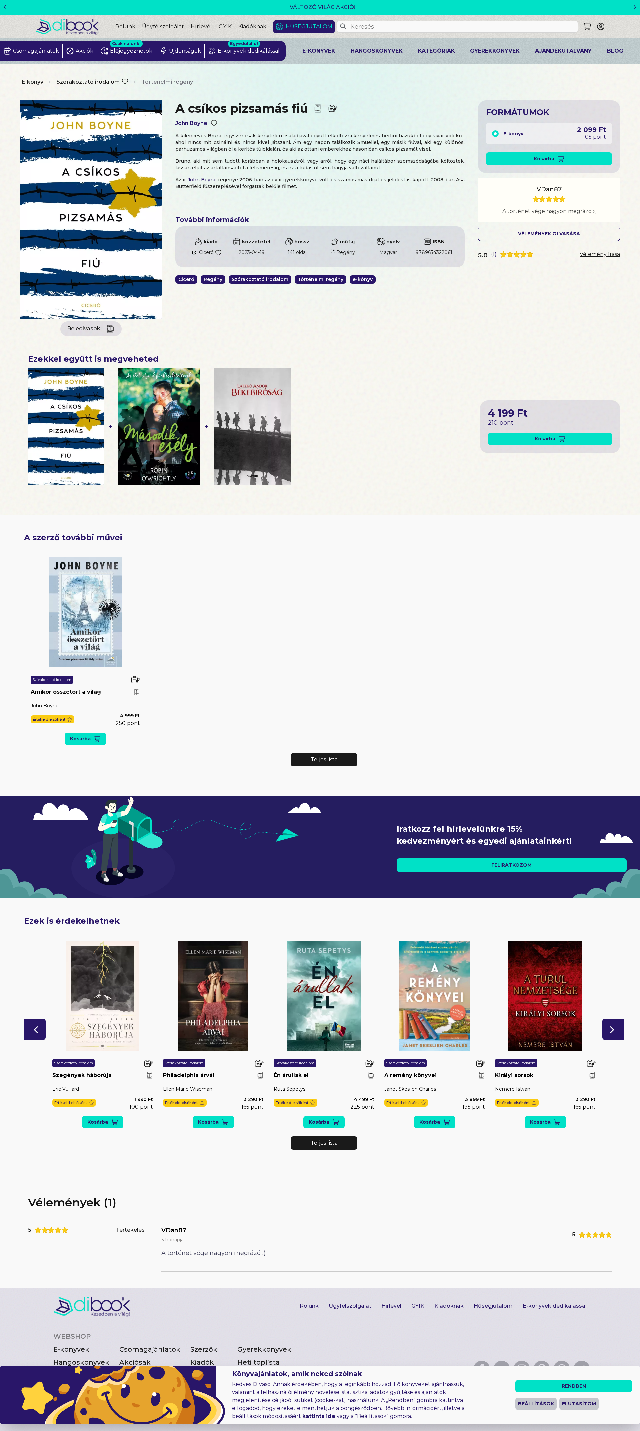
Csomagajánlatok (149, 1349)
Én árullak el (291, 1075)
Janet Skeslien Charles (410, 1089)
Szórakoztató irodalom (88, 82)
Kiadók (202, 1362)
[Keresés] (343, 26)
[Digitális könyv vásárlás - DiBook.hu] (75, 26)
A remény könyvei (410, 1075)
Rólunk (125, 26)
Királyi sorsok (514, 1075)
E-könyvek (318, 51)
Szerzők (203, 1349)
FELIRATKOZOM (511, 865)
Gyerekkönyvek (495, 51)
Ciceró (206, 252)
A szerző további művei (73, 537)
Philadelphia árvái (188, 1075)
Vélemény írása (600, 254)
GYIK (225, 26)
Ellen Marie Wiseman (187, 1089)
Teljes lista (324, 759)
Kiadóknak (252, 26)
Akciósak (135, 1362)
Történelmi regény (167, 82)
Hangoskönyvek (377, 51)
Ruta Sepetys (289, 1089)
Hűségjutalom (309, 26)
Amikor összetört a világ (66, 692)
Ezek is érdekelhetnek (72, 921)
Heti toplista (258, 1362)
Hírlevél (201, 26)
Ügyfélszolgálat (163, 26)
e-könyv (363, 279)
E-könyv (32, 82)
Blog (615, 51)
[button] (52, 719)
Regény (345, 252)
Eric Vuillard (65, 1089)
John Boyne (191, 123)
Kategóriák (436, 51)
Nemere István (512, 1089)
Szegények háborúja (82, 1075)
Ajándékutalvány (563, 51)
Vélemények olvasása (549, 234)
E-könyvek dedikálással (555, 1306)
